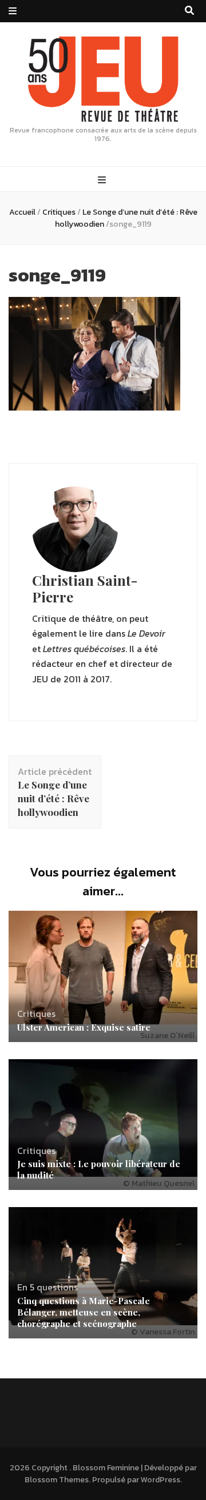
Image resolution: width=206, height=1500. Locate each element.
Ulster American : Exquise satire (83, 1027)
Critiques (59, 212)
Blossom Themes (57, 1480)
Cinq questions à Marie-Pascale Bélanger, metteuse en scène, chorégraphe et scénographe (83, 1312)
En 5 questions (47, 1287)
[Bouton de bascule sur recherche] (189, 10)
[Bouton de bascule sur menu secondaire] (13, 11)
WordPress (160, 1480)
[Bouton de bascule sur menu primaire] (103, 180)
